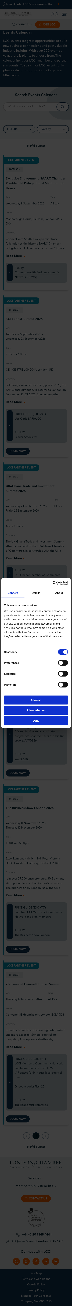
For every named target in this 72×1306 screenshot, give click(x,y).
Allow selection (36, 710)
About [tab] (59, 592)
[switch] (63, 663)
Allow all (36, 699)
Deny (36, 720)
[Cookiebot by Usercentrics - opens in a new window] (52, 583)
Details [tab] (36, 592)
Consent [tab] (13, 592)
